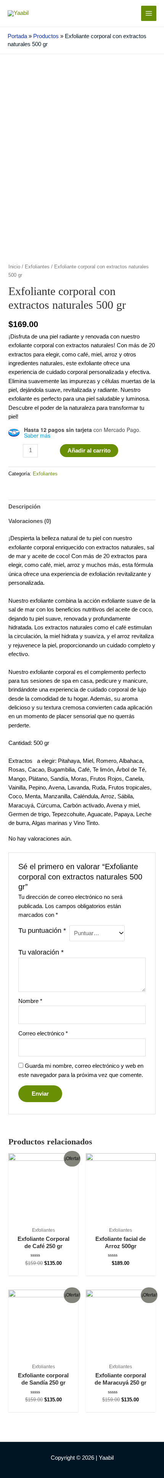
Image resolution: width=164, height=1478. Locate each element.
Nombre (30, 1001)
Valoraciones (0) (29, 521)
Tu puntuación (42, 930)
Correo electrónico (43, 1033)
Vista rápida (43, 1216)
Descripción (24, 507)
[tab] (81, 507)
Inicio (14, 267)
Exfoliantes (37, 267)
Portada (17, 36)
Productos (46, 36)
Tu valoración (41, 952)
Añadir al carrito (89, 451)
